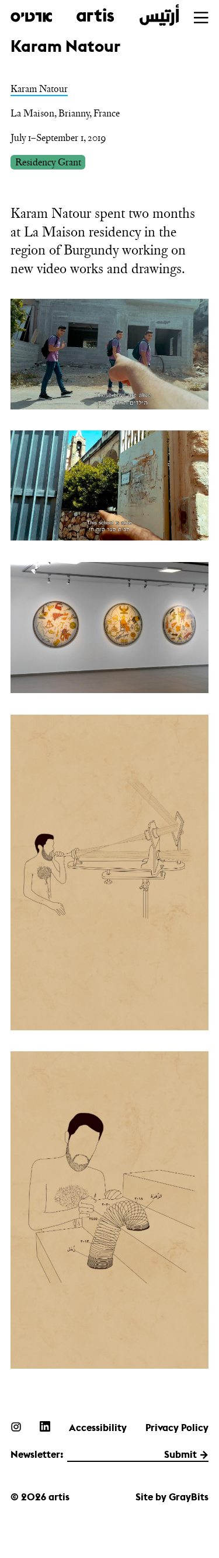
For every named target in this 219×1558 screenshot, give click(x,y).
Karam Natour (39, 88)
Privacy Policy (176, 1427)
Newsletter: (37, 1454)
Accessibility (98, 1427)
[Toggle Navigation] (201, 17)
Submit (180, 1454)
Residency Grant (48, 162)
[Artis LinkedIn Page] (45, 1426)
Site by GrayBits (171, 1496)
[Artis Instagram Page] (16, 1426)
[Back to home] (95, 15)
